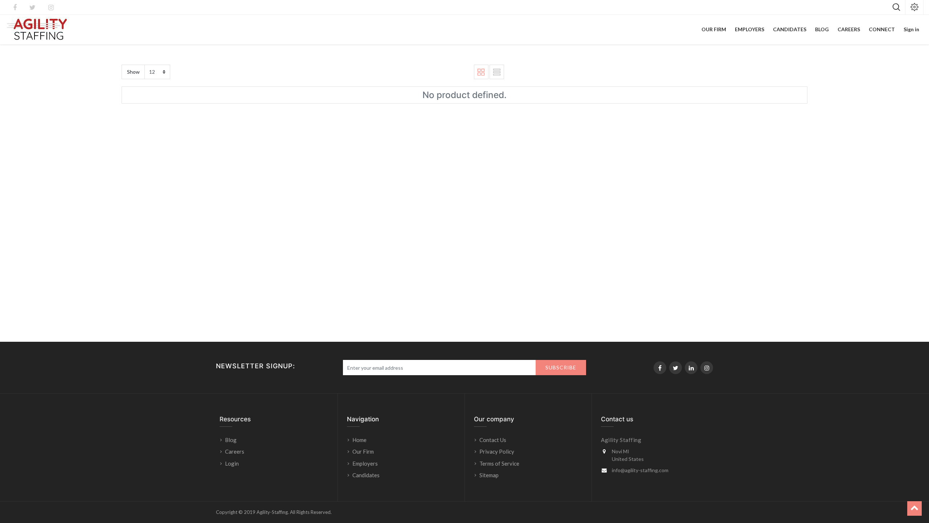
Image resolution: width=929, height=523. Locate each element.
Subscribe (560, 367)
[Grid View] (481, 72)
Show (133, 72)
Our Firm (363, 451)
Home (359, 440)
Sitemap (489, 475)
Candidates (366, 475)
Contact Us (492, 440)
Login (232, 463)
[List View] (497, 72)
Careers (234, 451)
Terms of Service (499, 463)
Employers (365, 463)
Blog (231, 440)
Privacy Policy (496, 451)
